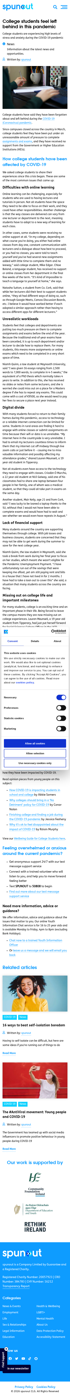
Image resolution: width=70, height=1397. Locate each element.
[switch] (61, 708)
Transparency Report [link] (16, 1286)
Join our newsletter (17, 1368)
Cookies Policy (46, 1387)
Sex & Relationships (14, 1325)
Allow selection (35, 753)
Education (9, 1337)
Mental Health (45, 1319)
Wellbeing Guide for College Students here (39, 838)
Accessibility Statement (51, 1337)
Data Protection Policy (50, 1331)
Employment (10, 1312)
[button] (64, 7)
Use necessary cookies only (35, 763)
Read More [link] (9, 1053)
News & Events (12, 1306)
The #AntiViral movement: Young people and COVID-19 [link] (34, 1115)
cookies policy (25, 682)
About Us (42, 1325)
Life (5, 1319)
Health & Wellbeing (48, 1306)
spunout (26, 59)
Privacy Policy (24, 1387)
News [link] (23, 1017)
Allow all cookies (35, 743)
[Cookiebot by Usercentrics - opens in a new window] (51, 632)
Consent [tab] (12, 641)
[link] (22, 1253)
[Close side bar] (6, 1349)
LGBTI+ (41, 1312)
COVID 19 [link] (9, 1017)
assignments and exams (17, 141)
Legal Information (13, 1331)
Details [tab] (35, 641)
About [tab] (57, 641)
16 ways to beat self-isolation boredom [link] (34, 1025)
